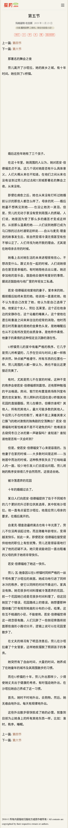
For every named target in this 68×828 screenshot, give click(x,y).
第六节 (17, 49)
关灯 (17, 35)
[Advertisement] (34, 114)
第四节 (17, 43)
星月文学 (18, 5)
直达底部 (50, 35)
